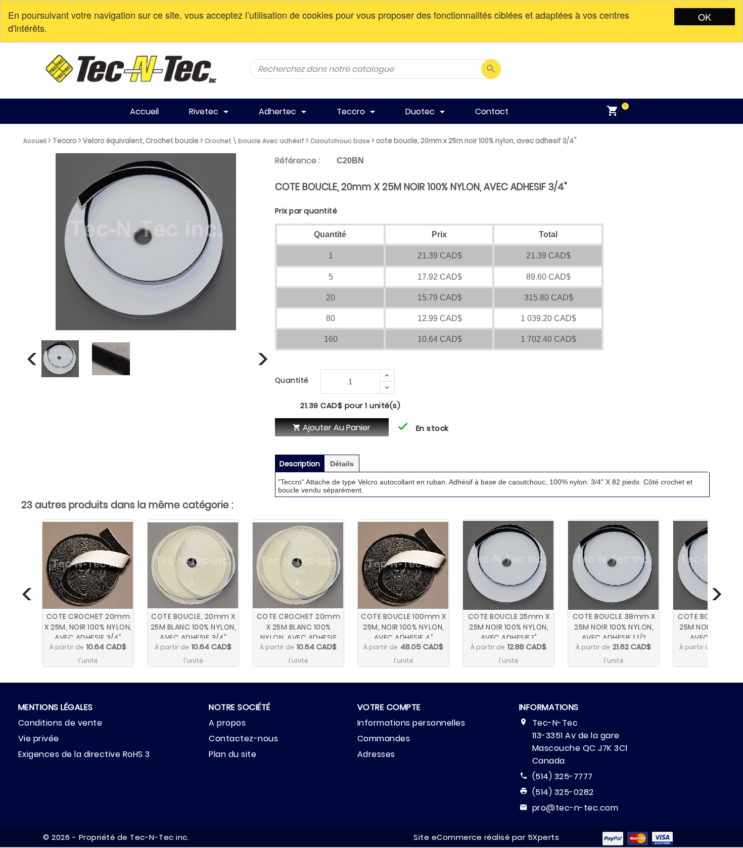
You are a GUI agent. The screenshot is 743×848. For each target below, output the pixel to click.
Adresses (376, 754)
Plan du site (232, 754)
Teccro (65, 141)
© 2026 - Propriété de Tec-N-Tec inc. (116, 837)
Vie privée (38, 738)
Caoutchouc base (340, 141)
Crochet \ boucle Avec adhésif (254, 141)
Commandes (383, 738)
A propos (227, 723)
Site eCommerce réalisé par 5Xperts (486, 837)
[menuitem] (614, 111)
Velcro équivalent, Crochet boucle (141, 141)
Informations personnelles (411, 723)
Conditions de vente (60, 723)
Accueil (35, 141)
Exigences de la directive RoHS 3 (84, 754)
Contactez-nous (243, 738)
